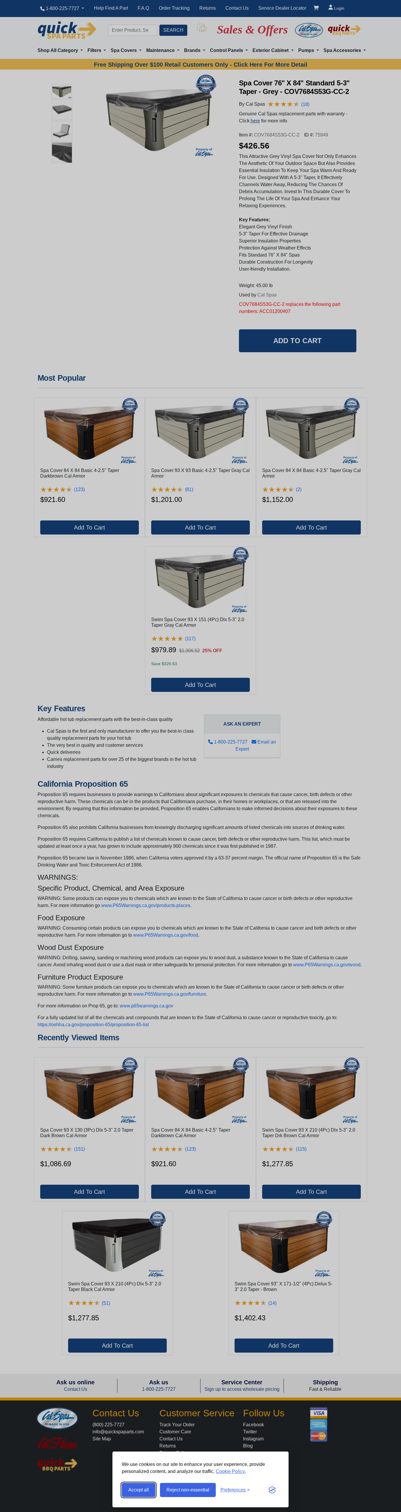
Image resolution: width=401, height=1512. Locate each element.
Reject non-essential (187, 1489)
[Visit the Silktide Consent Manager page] (272, 1490)
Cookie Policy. (231, 1471)
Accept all (138, 1489)
